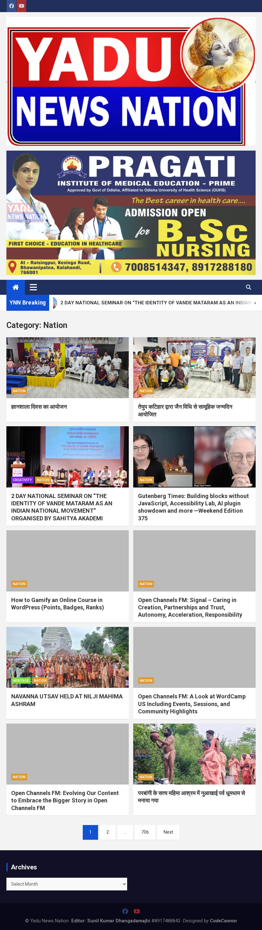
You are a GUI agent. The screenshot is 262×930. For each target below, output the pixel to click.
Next (168, 832)
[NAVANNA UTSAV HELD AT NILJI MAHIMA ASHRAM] (67, 657)
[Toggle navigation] (33, 287)
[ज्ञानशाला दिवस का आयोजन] (67, 367)
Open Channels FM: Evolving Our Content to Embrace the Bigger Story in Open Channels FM (65, 800)
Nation (19, 391)
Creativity (22, 480)
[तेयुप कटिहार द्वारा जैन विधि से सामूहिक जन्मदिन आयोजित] (194, 367)
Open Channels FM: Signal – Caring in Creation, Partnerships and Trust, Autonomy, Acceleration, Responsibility (190, 607)
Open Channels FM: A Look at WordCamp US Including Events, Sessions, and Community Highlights (192, 704)
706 (145, 832)
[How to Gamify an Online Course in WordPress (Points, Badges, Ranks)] (67, 560)
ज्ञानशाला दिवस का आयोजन (39, 406)
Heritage (21, 681)
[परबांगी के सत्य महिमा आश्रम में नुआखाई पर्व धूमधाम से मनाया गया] (194, 754)
